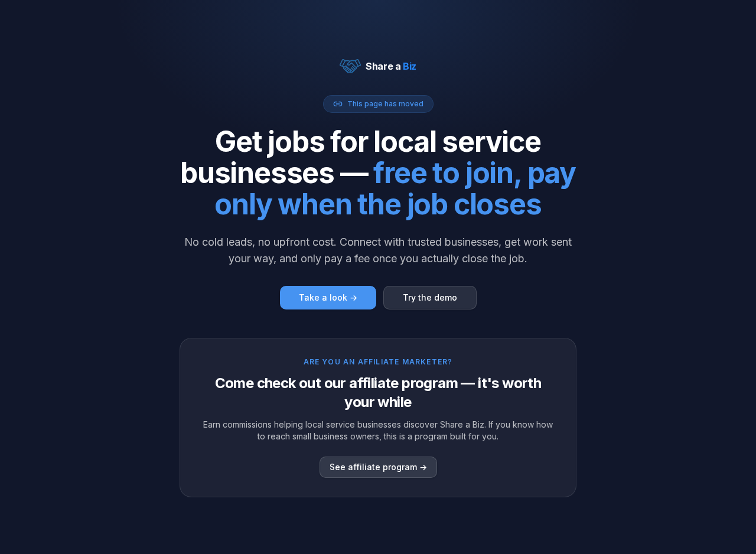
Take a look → (328, 297)
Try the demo (430, 297)
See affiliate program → (378, 467)
